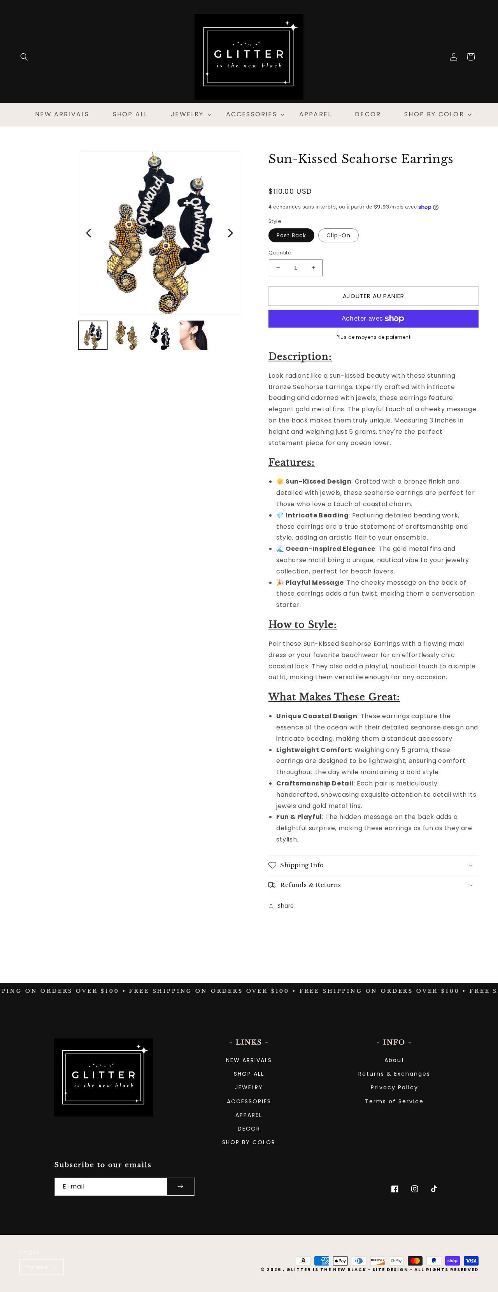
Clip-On (338, 235)
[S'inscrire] (180, 1187)
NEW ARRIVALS (249, 1060)
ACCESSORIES (249, 1101)
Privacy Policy (394, 1087)
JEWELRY (249, 1087)
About (394, 1060)
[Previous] (89, 233)
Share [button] (285, 906)
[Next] (229, 233)
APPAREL (248, 1115)
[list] (159, 233)
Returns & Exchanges (394, 1074)
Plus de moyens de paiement (373, 337)
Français (36, 1267)
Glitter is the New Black (326, 1269)
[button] (24, 56)
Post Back (291, 235)
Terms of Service (394, 1101)
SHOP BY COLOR (248, 1142)
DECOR (249, 1128)
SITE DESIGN (390, 1269)
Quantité (279, 252)
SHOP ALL (249, 1074)
